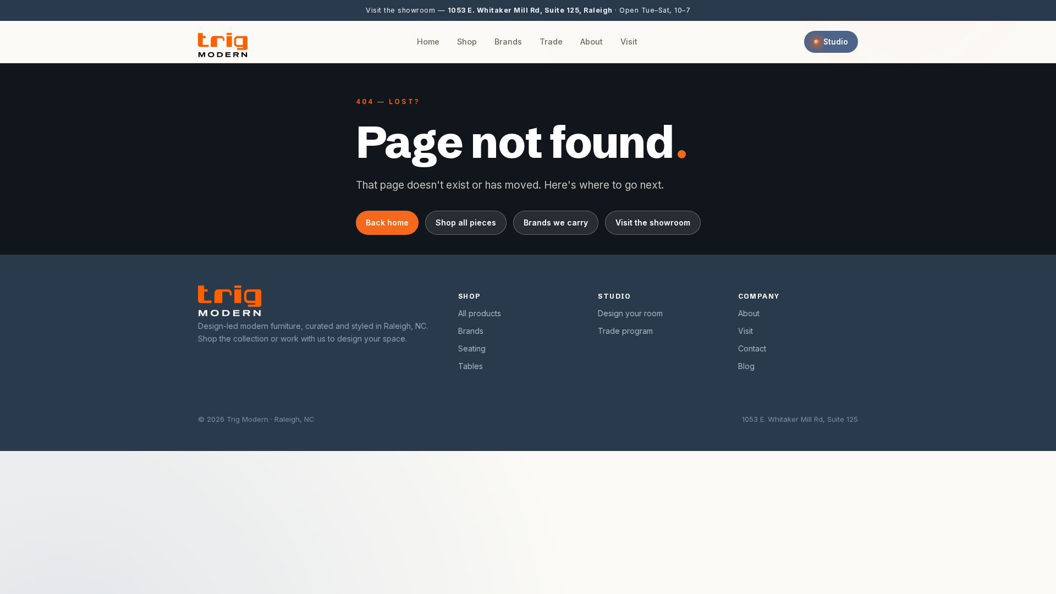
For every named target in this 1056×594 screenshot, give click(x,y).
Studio (835, 41)
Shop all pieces (466, 222)
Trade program (625, 331)
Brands (508, 41)
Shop (467, 41)
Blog (746, 366)
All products (479, 313)
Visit (628, 41)
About (591, 41)
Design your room (630, 313)
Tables (470, 366)
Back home (387, 222)
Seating (472, 348)
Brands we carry (556, 222)
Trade (551, 41)
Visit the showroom (652, 222)
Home (428, 41)
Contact (752, 348)
